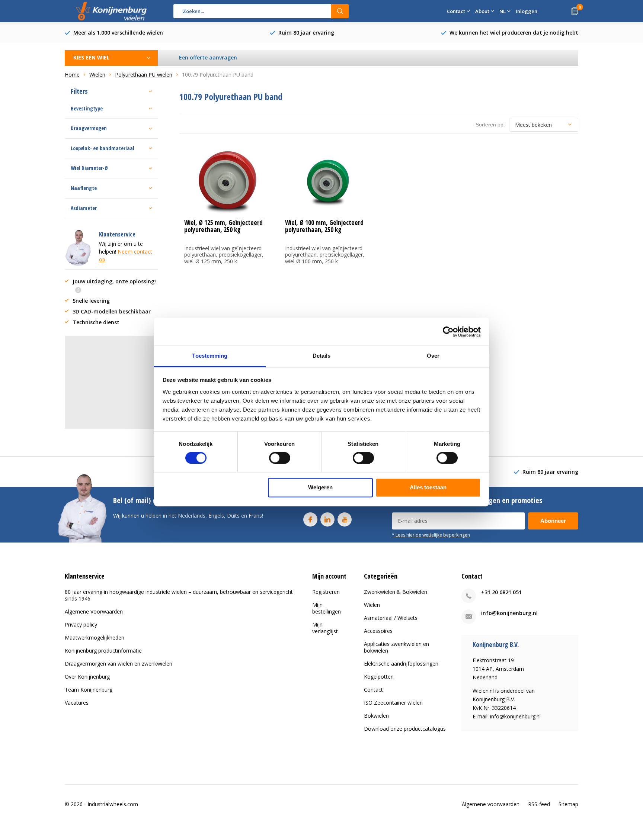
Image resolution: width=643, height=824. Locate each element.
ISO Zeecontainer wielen (393, 702)
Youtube (345, 519)
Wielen (372, 604)
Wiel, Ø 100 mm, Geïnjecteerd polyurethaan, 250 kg (324, 226)
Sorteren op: (490, 125)
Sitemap (568, 804)
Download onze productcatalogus (405, 728)
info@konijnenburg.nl (509, 613)
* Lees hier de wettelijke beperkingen (431, 535)
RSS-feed (539, 804)
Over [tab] (433, 356)
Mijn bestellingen (326, 608)
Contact (373, 689)
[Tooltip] (78, 290)
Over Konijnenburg (87, 676)
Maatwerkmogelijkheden (94, 637)
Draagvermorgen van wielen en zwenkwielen (118, 663)
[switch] (279, 458)
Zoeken (340, 11)
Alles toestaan (428, 488)
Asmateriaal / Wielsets (391, 617)
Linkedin (327, 519)
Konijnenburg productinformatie (103, 650)
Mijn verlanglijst (325, 628)
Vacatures (77, 702)
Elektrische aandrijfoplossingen (401, 663)
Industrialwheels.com (112, 804)
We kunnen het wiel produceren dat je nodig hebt (514, 32)
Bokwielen (376, 715)
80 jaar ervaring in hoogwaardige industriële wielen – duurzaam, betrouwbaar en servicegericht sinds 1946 (179, 595)
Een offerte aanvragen (208, 57)
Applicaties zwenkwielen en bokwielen (396, 647)
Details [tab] (322, 356)
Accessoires (378, 630)
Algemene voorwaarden (490, 804)
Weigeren (320, 488)
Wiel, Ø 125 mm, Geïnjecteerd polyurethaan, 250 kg (223, 226)
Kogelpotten (379, 676)
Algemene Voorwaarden (94, 611)
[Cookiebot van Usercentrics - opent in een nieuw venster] (448, 331)
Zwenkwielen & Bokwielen (395, 591)
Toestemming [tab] (209, 356)
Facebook (310, 519)
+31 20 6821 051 (501, 592)
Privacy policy (81, 624)
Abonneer (553, 521)
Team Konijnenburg (88, 689)
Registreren (326, 591)
